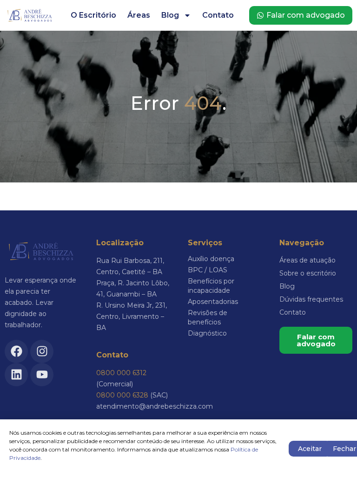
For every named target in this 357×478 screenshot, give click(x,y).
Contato (218, 15)
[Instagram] (41, 351)
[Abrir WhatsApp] (334, 454)
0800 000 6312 (121, 373)
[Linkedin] (16, 374)
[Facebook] (16, 351)
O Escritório (93, 15)
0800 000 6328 (122, 395)
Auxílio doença (211, 259)
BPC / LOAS (207, 270)
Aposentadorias (213, 301)
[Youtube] (41, 374)
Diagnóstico (207, 333)
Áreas (138, 15)
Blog (170, 15)
